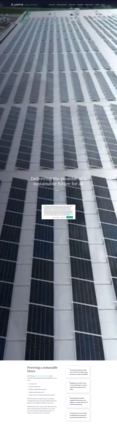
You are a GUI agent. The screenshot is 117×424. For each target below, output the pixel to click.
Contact (103, 4)
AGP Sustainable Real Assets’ (42, 376)
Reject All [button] (63, 217)
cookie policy (66, 213)
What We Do (52, 4)
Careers (97, 4)
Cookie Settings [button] (56, 217)
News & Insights (89, 4)
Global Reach (72, 4)
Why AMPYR (80, 4)
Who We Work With (62, 4)
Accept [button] (69, 217)
